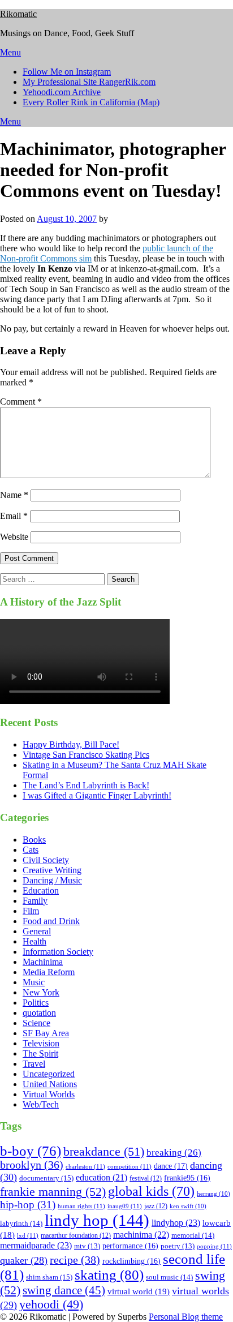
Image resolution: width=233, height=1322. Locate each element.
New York (41, 992)
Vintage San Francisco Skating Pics (86, 754)
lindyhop (176, 1222)
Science (36, 1023)
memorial (192, 1235)
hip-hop (27, 1205)
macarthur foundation (76, 1235)
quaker (24, 1260)
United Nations (50, 1084)
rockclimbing (131, 1261)
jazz (155, 1206)
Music (34, 982)
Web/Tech (41, 1104)
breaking (173, 1152)
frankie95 (187, 1178)
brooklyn (31, 1165)
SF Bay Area (46, 1033)
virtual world (138, 1291)
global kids (151, 1191)
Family (35, 900)
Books (34, 839)
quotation (39, 1013)
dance (171, 1165)
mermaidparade (36, 1245)
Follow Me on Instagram (67, 71)
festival (146, 1178)
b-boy (30, 1150)
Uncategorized (49, 1074)
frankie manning (53, 1191)
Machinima (43, 962)
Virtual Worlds (49, 1094)
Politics (36, 1002)
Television (41, 1043)
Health (34, 941)
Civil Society (46, 860)
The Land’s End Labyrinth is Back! (86, 785)
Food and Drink (51, 921)
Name (14, 495)
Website (14, 537)
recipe (75, 1260)
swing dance (64, 1290)
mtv (87, 1246)
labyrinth (21, 1223)
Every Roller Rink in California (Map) (91, 102)
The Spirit (40, 1053)
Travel (34, 1063)
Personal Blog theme (186, 1316)
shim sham (49, 1277)
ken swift (188, 1206)
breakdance (103, 1151)
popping (214, 1246)
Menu (10, 52)
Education (41, 890)
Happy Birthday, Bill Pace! (71, 744)
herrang (213, 1194)
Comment (21, 401)
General (37, 931)
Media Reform (49, 972)
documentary (46, 1178)
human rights (81, 1206)
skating (109, 1274)
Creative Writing (52, 870)
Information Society (58, 951)
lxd (27, 1235)
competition (129, 1166)
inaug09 (124, 1206)
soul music (169, 1277)
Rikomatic (18, 14)
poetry (178, 1246)
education (101, 1177)
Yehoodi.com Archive (62, 92)
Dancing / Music (52, 880)
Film (31, 911)
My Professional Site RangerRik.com (89, 82)
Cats (30, 850)
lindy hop (97, 1220)
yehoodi (51, 1304)
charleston (85, 1166)
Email (14, 516)
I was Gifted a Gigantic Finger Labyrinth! (97, 795)
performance (130, 1246)
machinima (141, 1234)
